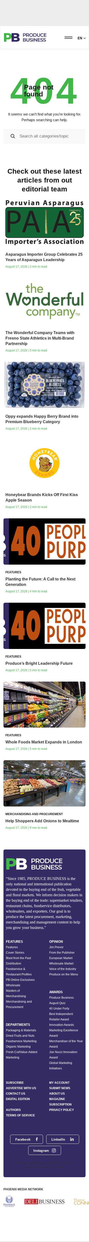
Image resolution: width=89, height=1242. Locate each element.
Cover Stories (15, 952)
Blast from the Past (18, 958)
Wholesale (13, 985)
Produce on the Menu (63, 974)
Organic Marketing (18, 1046)
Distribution (13, 963)
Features (12, 947)
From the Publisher (62, 952)
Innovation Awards (61, 1025)
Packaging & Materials (21, 1030)
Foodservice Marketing (21, 1041)
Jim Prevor (56, 947)
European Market (60, 958)
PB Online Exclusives (20, 980)
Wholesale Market (61, 963)
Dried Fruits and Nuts (20, 1035)
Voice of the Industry (62, 969)
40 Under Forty (59, 1008)
